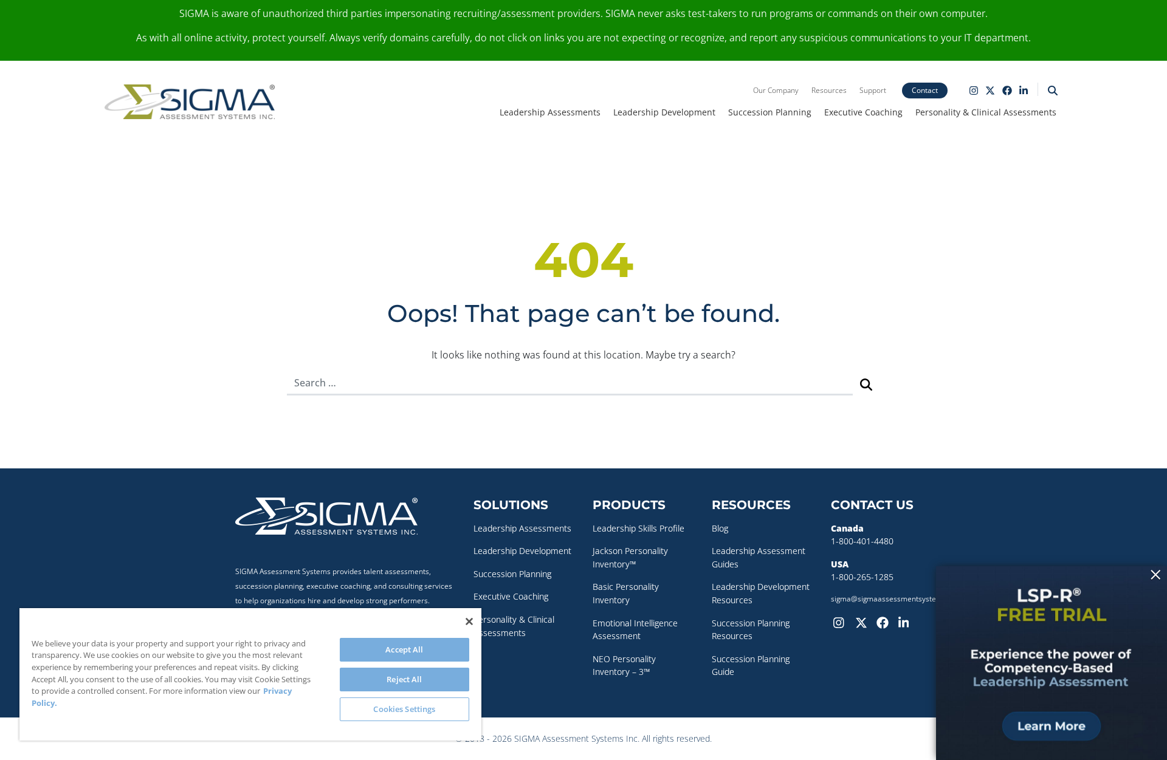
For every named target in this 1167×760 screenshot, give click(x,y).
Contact (925, 90)
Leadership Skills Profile (638, 528)
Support (872, 90)
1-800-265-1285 (862, 577)
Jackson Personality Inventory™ (630, 557)
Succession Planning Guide (751, 665)
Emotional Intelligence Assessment (635, 629)
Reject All (404, 679)
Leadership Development (664, 112)
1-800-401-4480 (862, 541)
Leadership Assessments (550, 112)
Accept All (404, 649)
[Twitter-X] (863, 621)
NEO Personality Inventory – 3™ (624, 665)
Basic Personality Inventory (626, 593)
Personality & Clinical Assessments (985, 112)
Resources (829, 90)
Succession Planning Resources (751, 629)
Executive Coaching (863, 112)
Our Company (776, 90)
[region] (250, 674)
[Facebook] (884, 621)
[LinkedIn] (906, 621)
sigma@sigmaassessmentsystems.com (897, 599)
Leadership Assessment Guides (758, 557)
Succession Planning (769, 112)
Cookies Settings (404, 709)
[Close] (469, 621)
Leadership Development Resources (761, 593)
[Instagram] (841, 621)
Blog (720, 528)
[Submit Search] (866, 383)
